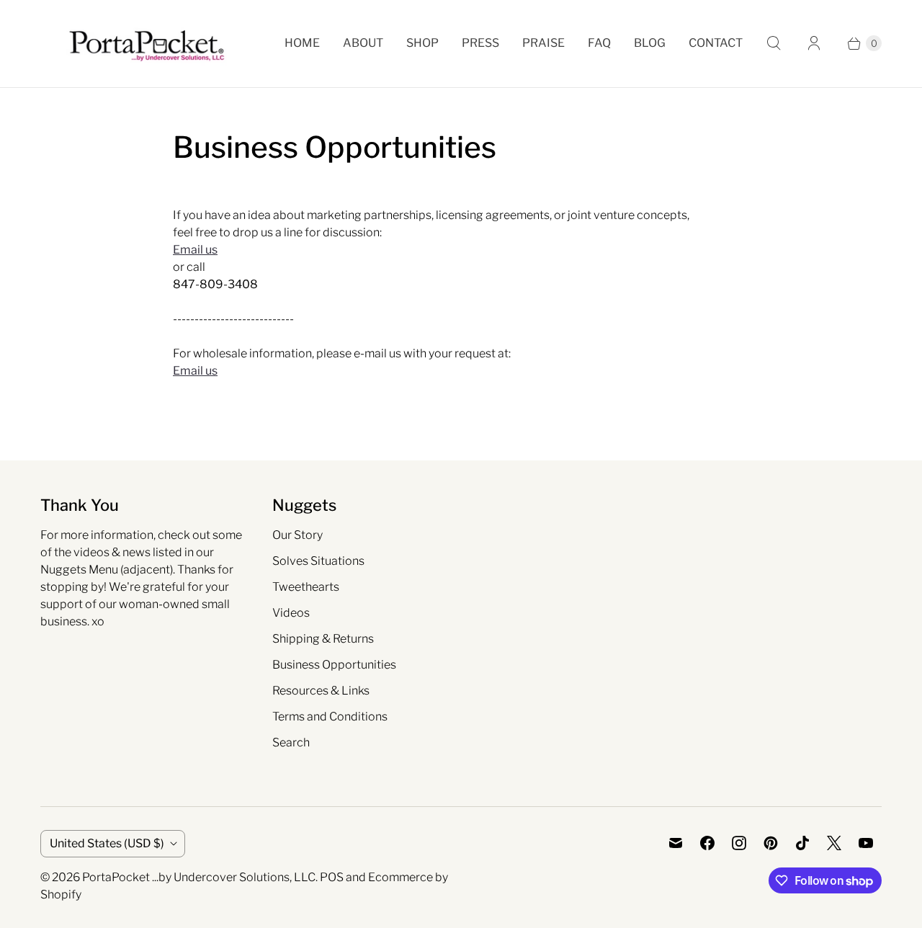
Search (291, 742)
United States (107, 843)
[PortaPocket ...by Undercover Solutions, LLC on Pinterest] (771, 843)
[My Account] (814, 43)
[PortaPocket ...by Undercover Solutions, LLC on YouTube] (866, 843)
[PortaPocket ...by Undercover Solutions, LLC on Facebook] (707, 843)
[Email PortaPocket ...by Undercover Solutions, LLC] (676, 843)
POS (332, 877)
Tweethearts (305, 587)
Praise (543, 43)
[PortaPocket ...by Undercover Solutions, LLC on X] (834, 843)
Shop (422, 43)
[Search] (773, 43)
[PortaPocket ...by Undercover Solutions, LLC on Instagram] (739, 843)
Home (302, 43)
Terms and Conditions (330, 716)
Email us (195, 249)
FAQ (599, 43)
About (363, 43)
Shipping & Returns (323, 639)
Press (480, 43)
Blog (650, 43)
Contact (716, 43)
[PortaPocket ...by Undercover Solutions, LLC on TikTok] (802, 843)
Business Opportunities (334, 665)
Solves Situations (318, 561)
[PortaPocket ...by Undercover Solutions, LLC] (146, 44)
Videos (291, 613)
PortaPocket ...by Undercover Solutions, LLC (198, 877)
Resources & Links (321, 690)
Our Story (297, 535)
